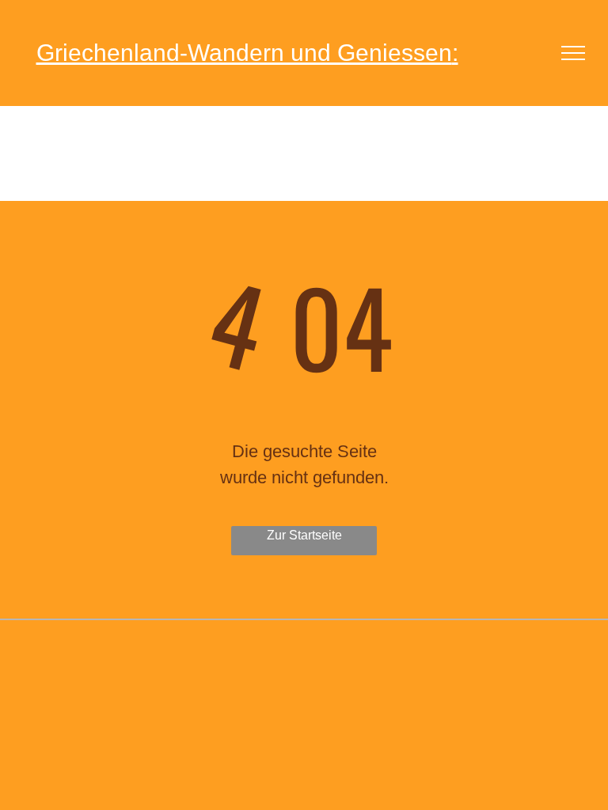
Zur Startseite (304, 535)
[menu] (573, 53)
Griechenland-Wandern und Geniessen (244, 53)
